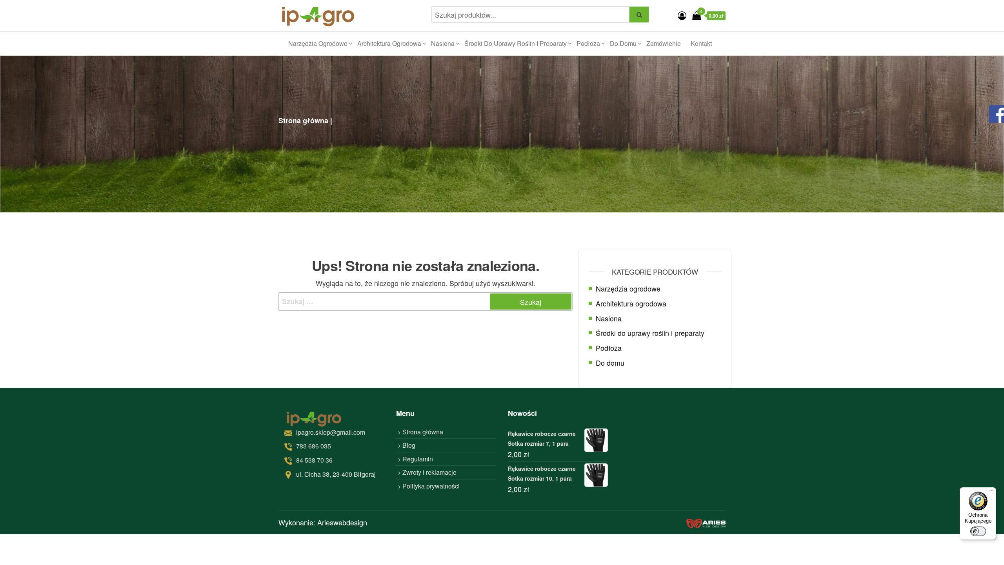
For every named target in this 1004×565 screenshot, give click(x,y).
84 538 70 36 (314, 460)
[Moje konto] (682, 15)
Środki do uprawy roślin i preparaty (515, 43)
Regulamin (417, 458)
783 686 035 (313, 445)
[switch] (978, 531)
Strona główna (422, 431)
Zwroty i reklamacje (429, 472)
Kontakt (701, 43)
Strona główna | (305, 120)
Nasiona (443, 43)
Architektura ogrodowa (389, 43)
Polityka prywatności (431, 485)
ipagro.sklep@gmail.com (330, 432)
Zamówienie (663, 43)
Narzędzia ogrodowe (317, 43)
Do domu (623, 43)
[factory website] (706, 522)
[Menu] (991, 492)
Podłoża (588, 43)
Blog (408, 445)
